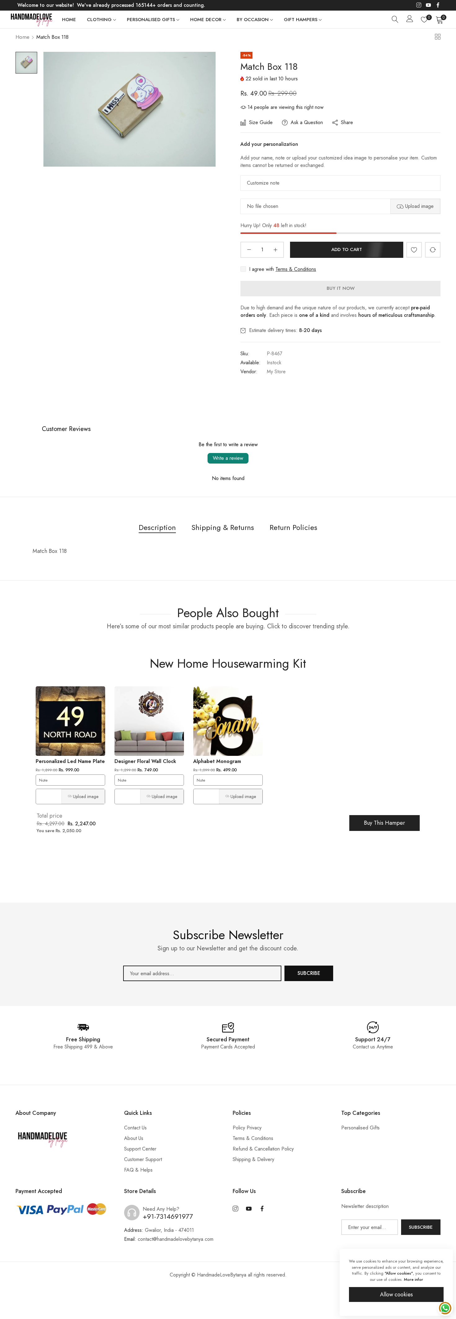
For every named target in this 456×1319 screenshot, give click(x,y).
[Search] (395, 19)
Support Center (140, 1148)
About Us (133, 1138)
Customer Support (143, 1159)
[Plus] (275, 250)
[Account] (409, 20)
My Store (276, 371)
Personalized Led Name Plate (70, 761)
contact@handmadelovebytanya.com (168, 1239)
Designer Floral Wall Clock (145, 761)
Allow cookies (396, 1294)
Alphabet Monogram (217, 761)
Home (22, 37)
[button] (414, 250)
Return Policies (293, 527)
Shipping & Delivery (253, 1159)
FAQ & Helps (138, 1169)
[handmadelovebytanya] (31, 19)
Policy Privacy (247, 1127)
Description (157, 527)
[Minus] (249, 250)
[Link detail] (418, 5)
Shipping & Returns (222, 527)
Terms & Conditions (295, 269)
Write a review (228, 458)
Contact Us (135, 1127)
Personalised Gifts (360, 1127)
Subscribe (421, 1227)
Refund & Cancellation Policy (263, 1148)
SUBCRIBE (308, 973)
